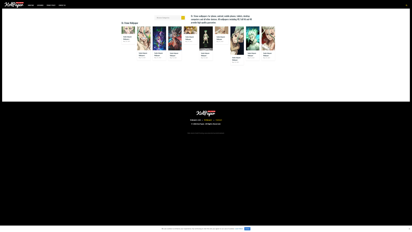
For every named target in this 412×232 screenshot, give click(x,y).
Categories (40, 5)
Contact (219, 120)
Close (247, 229)
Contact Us (62, 5)
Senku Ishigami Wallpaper (158, 54)
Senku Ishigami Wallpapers (127, 38)
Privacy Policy (51, 5)
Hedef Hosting (199, 133)
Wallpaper (208, 120)
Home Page (31, 5)
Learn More (239, 229)
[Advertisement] (206, 82)
